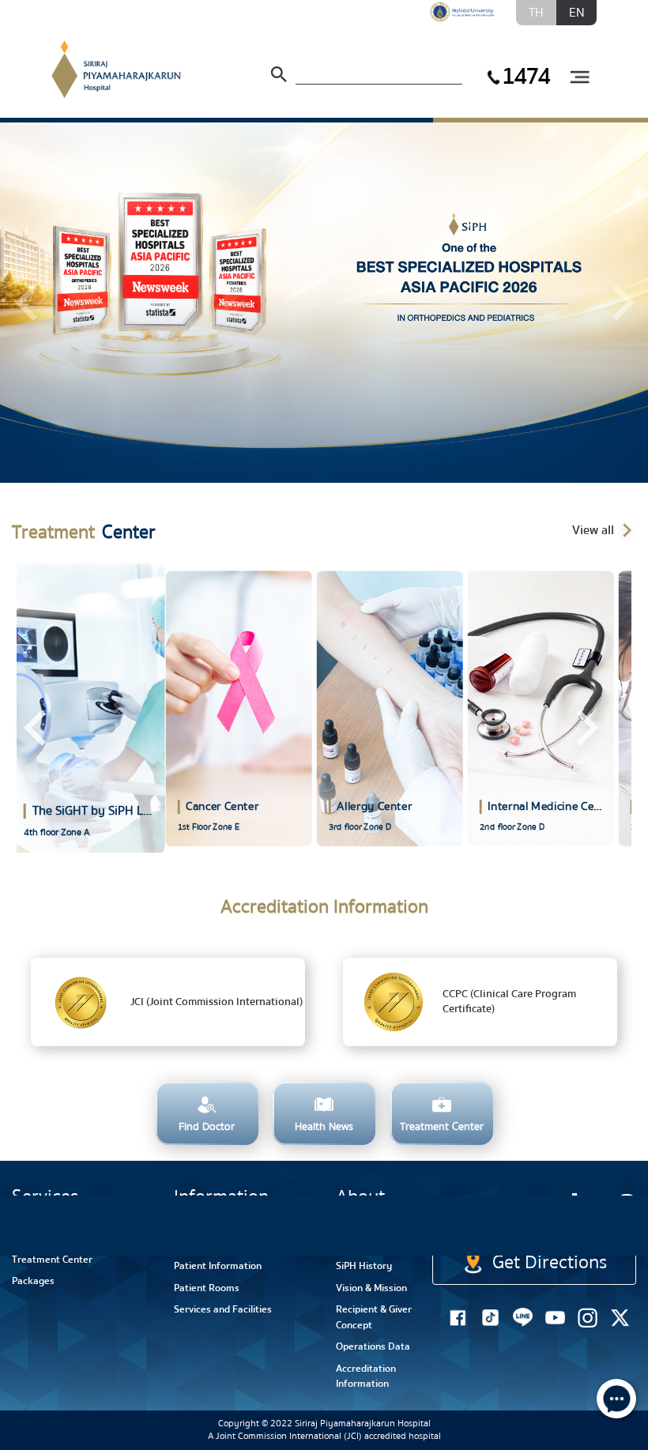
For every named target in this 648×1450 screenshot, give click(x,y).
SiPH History (364, 1266)
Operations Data (373, 1346)
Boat (570, 1222)
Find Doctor (38, 1237)
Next (585, 727)
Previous (34, 727)
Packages (33, 1281)
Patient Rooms (206, 1288)
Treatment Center (52, 1259)
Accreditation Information (366, 1376)
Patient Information (218, 1266)
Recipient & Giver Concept (374, 1317)
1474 (525, 76)
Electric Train (504, 1213)
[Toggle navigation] (579, 78)
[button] (26, 302)
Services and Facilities (223, 1309)
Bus (624, 1222)
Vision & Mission (371, 1288)
